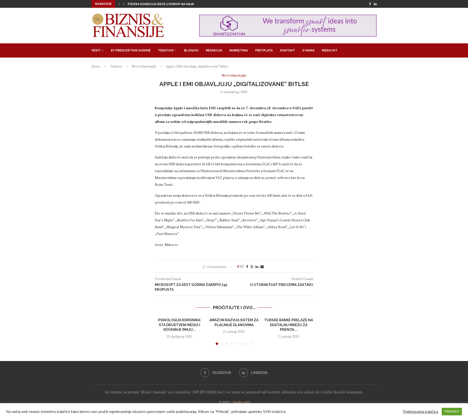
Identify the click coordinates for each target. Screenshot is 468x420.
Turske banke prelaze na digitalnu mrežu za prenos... (288, 325)
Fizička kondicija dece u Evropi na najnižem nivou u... (173, 4)
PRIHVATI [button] (452, 411)
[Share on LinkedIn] (256, 266)
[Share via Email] (262, 266)
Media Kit (329, 50)
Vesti (95, 50)
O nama (308, 50)
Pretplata (264, 50)
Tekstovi (166, 50)
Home (95, 66)
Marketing (238, 50)
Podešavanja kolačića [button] (420, 412)
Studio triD (241, 402)
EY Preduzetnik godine (131, 50)
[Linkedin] (375, 4)
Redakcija (214, 50)
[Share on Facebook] (247, 266)
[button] (119, 4)
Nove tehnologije (144, 66)
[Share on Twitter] (252, 266)
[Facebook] (370, 4)
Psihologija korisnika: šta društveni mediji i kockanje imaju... (179, 325)
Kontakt (287, 50)
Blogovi (191, 50)
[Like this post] (242, 266)
